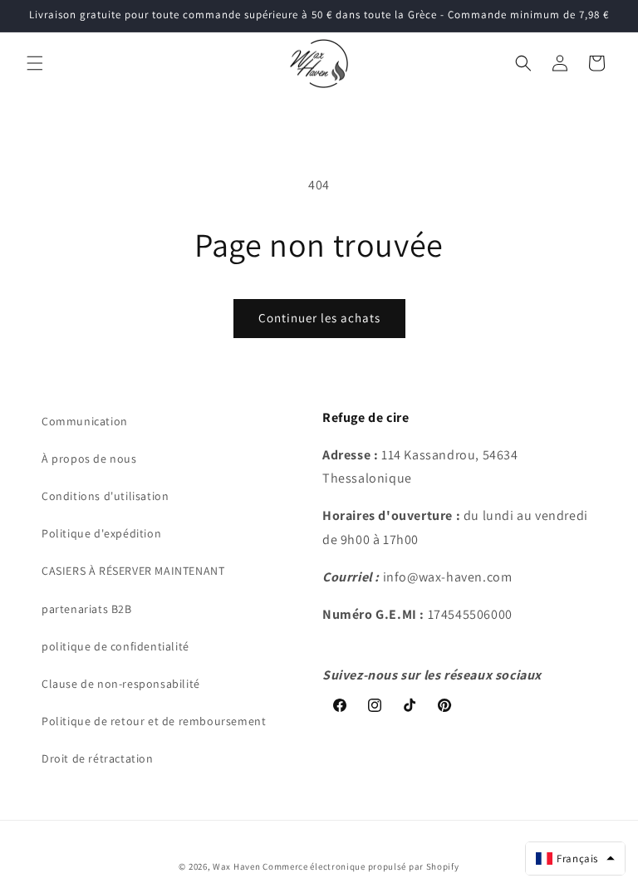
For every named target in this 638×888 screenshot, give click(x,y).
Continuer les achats (319, 318)
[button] (35, 63)
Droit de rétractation (98, 758)
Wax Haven (236, 866)
